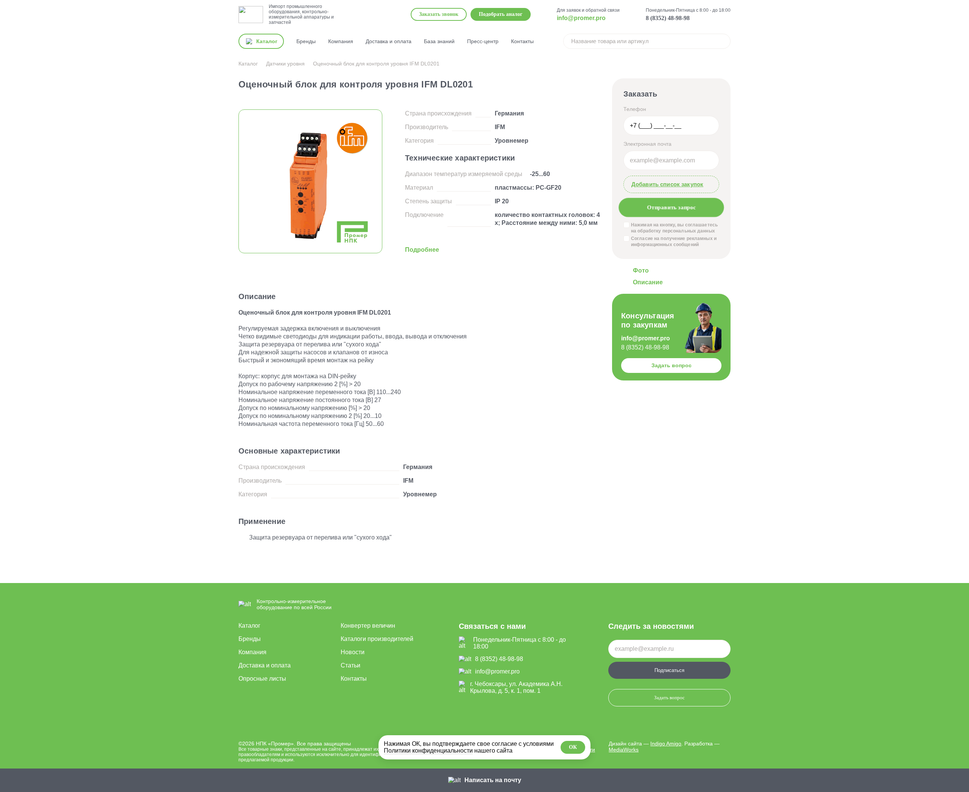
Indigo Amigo (665, 744)
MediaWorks (624, 750)
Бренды (306, 41)
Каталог (249, 625)
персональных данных (688, 231)
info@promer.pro (581, 18)
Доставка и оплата (388, 41)
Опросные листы (262, 678)
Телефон (634, 109)
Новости (353, 652)
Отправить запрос (671, 207)
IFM (500, 127)
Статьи (350, 665)
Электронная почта (647, 144)
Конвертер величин (368, 625)
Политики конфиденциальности (428, 750)
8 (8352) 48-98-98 (668, 18)
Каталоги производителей (377, 639)
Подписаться (669, 670)
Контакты (522, 41)
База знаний (439, 41)
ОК (573, 747)
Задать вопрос (671, 365)
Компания (340, 41)
